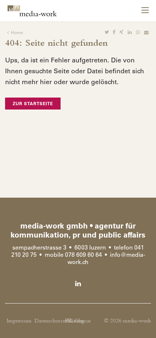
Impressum (19, 320)
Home (17, 32)
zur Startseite (33, 103)
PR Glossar (78, 320)
